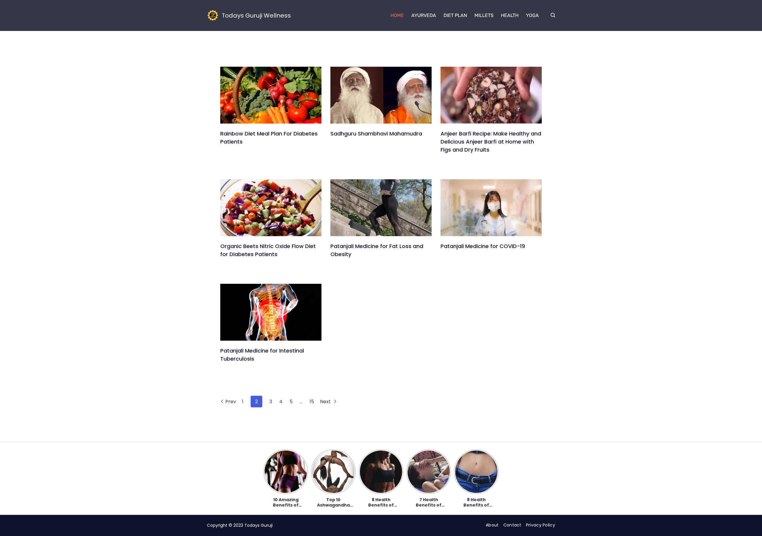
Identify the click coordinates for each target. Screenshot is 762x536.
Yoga (532, 15)
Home (397, 15)
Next (326, 401)
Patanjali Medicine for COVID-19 (483, 246)
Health (510, 15)
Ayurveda (423, 15)
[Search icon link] (551, 15)
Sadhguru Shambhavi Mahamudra (376, 133)
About (492, 525)
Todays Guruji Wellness (256, 15)
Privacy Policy (540, 525)
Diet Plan (455, 15)
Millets (484, 15)
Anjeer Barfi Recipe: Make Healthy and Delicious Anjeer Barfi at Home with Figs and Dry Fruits (491, 141)
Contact (512, 525)
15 (312, 401)
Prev (230, 401)
